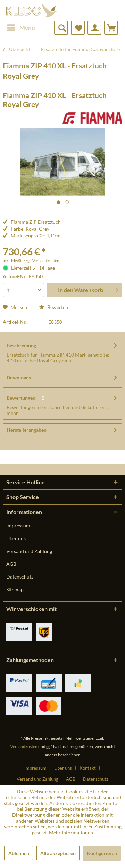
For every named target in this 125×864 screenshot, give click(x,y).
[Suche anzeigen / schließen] (61, 28)
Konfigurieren (102, 853)
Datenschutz (19, 577)
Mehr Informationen (71, 832)
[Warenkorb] (111, 28)
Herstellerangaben (27, 430)
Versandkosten (24, 746)
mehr (67, 360)
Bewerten (57, 307)
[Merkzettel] (78, 28)
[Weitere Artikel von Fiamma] (92, 118)
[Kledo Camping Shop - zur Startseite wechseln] (31, 10)
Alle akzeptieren (58, 853)
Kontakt (88, 768)
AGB (11, 564)
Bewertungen (21, 398)
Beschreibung (21, 345)
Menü (27, 27)
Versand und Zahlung (29, 551)
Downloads (19, 377)
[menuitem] (21, 28)
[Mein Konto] (94, 28)
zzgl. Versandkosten (41, 260)
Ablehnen (18, 853)
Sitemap (15, 589)
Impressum (18, 525)
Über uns (16, 538)
